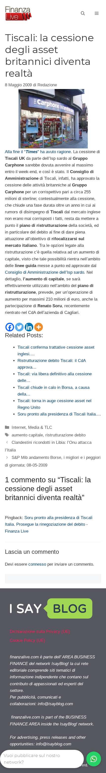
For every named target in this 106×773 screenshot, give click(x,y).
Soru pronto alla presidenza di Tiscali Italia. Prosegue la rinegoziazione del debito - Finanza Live (48, 524)
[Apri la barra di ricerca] (83, 13)
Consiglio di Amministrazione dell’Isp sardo (44, 272)
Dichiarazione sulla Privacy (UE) (40, 631)
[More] (38, 327)
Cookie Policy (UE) (27, 640)
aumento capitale (27, 435)
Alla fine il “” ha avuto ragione (38, 151)
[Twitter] (19, 327)
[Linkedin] (29, 327)
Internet (19, 427)
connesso (37, 564)
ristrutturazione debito (65, 435)
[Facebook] (9, 327)
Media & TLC (40, 427)
